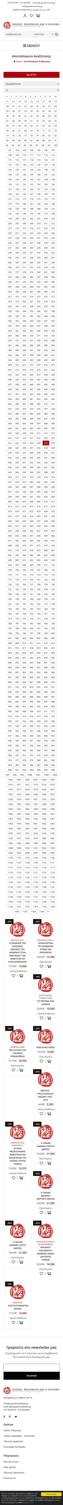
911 (46, 711)
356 (31, 325)
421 (46, 369)
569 (53, 472)
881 (31, 691)
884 (53, 691)
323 (46, 301)
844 (17, 667)
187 (24, 208)
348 (24, 321)
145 (24, 179)
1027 (52, 794)
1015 (52, 784)
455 (38, 394)
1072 (27, 833)
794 (10, 633)
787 (10, 628)
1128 (44, 877)
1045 (52, 809)
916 (31, 716)
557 (17, 467)
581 (38, 482)
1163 (35, 906)
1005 (19, 779)
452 (17, 394)
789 (24, 628)
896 (38, 701)
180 (24, 203)
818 (31, 648)
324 (53, 301)
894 (24, 701)
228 (17, 238)
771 (46, 613)
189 (38, 208)
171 (10, 199)
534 (53, 447)
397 (24, 355)
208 (24, 223)
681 (53, 550)
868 (38, 682)
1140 (44, 887)
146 (31, 179)
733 (24, 589)
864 (10, 682)
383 (24, 345)
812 (38, 643)
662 (17, 540)
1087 (52, 843)
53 (43, 120)
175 (38, 199)
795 (17, 633)
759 (10, 609)
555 (53, 462)
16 (37, 101)
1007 (35, 779)
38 (7, 116)
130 (17, 169)
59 (25, 125)
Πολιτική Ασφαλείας (13, 1441)
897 (46, 701)
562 (53, 467)
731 (10, 589)
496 (31, 423)
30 (13, 111)
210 (38, 223)
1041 (19, 809)
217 (38, 228)
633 (10, 521)
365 (46, 330)
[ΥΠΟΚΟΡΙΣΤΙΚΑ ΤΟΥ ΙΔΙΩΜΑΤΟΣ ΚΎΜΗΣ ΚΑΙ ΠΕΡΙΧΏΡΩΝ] (45, 929)
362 (24, 330)
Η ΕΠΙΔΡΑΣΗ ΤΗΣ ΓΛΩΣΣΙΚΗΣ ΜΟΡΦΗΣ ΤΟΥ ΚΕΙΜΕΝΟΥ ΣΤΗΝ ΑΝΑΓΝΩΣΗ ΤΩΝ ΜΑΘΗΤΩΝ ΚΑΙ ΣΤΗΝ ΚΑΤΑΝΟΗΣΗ (17, 952)
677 (24, 550)
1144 (27, 892)
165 (17, 194)
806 (46, 638)
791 (38, 628)
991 (17, 770)
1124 (10, 877)
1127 (35, 877)
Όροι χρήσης (10, 1467)
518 (38, 438)
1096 (27, 853)
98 (43, 145)
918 (46, 716)
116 (17, 160)
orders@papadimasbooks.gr (43, 2)
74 (7, 135)
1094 (10, 853)
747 (24, 599)
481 (24, 413)
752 (10, 604)
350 (38, 321)
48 (13, 120)
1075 (52, 833)
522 (17, 443)
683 (17, 555)
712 (24, 574)
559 (31, 467)
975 (53, 755)
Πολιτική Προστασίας (14, 1472)
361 (17, 330)
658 (38, 535)
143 (10, 179)
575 (46, 477)
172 (17, 199)
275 (53, 267)
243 (24, 247)
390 (24, 350)
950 (24, 740)
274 (46, 267)
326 (17, 306)
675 (10, 550)
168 (38, 194)
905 (53, 706)
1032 (44, 799)
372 (46, 335)
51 (31, 120)
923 (31, 721)
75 (13, 135)
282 (53, 272)
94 (19, 145)
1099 (52, 853)
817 (24, 648)
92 (7, 145)
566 (31, 472)
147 (38, 179)
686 (38, 555)
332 (10, 311)
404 (24, 360)
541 (53, 452)
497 (38, 423)
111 (31, 155)
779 (53, 618)
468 (31, 404)
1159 (52, 901)
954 (53, 740)
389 (17, 350)
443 (53, 384)
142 (53, 174)
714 (38, 574)
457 (53, 394)
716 (53, 574)
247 (53, 247)
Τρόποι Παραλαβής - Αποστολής (19, 1435)
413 (38, 364)
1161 (19, 906)
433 (31, 379)
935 (17, 731)
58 (19, 125)
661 (10, 540)
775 (24, 618)
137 (17, 174)
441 (38, 384)
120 (46, 160)
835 (53, 657)
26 (43, 106)
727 (31, 584)
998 (15, 774)
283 (10, 277)
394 (53, 350)
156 (53, 184)
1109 (35, 862)
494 (17, 423)
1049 (35, 813)
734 (31, 589)
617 (46, 506)
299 (24, 286)
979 (31, 760)
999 (22, 774)
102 (17, 150)
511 (38, 433)
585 (17, 486)
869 (46, 682)
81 (49, 135)
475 (31, 408)
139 (31, 174)
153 (31, 184)
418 (24, 369)
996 (53, 770)
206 (10, 223)
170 (53, 194)
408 (53, 360)
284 (17, 277)
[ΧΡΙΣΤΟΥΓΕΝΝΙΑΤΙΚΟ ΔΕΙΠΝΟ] (17, 1292)
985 (24, 765)
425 (24, 374)
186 (17, 208)
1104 (44, 857)
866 (24, 682)
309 (46, 291)
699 (31, 565)
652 (46, 530)
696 (10, 565)
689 (10, 560)
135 (53, 169)
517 (31, 438)
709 (53, 569)
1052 (10, 818)
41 (25, 116)
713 (31, 574)
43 (37, 116)
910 (38, 711)
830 (17, 657)
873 (24, 687)
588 (38, 486)
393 (46, 350)
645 (46, 526)
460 (24, 399)
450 (53, 389)
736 (46, 589)
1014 (44, 784)
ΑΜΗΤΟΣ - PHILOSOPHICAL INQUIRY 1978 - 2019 (45, 1095)
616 (38, 506)
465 (10, 404)
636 (31, 521)
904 (46, 706)
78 (31, 135)
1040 (10, 809)
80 (43, 135)
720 (31, 579)
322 (38, 301)
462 (38, 399)
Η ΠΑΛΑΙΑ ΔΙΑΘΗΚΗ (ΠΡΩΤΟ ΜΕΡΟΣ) (46, 1146)
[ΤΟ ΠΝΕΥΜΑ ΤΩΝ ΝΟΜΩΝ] (45, 984)
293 (31, 282)
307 (31, 291)
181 (31, 203)
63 (49, 125)
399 (38, 355)
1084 (27, 843)
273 (38, 267)
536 (17, 452)
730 (53, 584)
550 (17, 462)
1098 (44, 853)
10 (55, 96)
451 (10, 394)
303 (53, 286)
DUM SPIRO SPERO (45, 1047)
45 (49, 116)
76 (19, 135)
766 (10, 613)
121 (53, 160)
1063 (52, 823)
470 (46, 404)
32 (25, 111)
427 (38, 374)
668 (10, 545)
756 (38, 604)
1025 (35, 794)
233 (53, 238)
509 (24, 433)
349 (31, 321)
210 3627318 (13, 2)
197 (46, 213)
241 (10, 247)
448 (38, 389)
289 (53, 277)
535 (10, 452)
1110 (44, 862)
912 (53, 711)
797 (31, 633)
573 (31, 477)
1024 (27, 794)
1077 (19, 838)
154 (38, 184)
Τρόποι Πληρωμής (12, 1430)
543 (17, 457)
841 (46, 662)
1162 (27, 906)
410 (17, 364)
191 (53, 208)
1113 (19, 867)
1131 (19, 882)
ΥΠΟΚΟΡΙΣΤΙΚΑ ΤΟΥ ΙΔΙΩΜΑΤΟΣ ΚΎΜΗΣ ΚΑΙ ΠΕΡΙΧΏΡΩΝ (45, 948)
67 (19, 130)
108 (10, 155)
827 (46, 652)
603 (46, 496)
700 (38, 565)
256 (17, 257)
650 (31, 530)
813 (46, 643)
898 (53, 701)
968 (53, 750)
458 (10, 399)
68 (25, 130)
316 (46, 296)
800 (53, 633)
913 (10, 716)
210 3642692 (25, 2)
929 (24, 726)
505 (46, 428)
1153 (52, 896)
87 (31, 140)
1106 (10, 862)
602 (38, 496)
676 (17, 550)
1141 (52, 887)
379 (46, 340)
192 (10, 213)
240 (53, 242)
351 (46, 321)
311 (10, 296)
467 (24, 404)
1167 (25, 911)
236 (24, 242)
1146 (44, 892)
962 (10, 750)
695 (53, 560)
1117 (52, 867)
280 (38, 272)
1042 (27, 809)
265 (31, 262)
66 (13, 130)
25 (37, 106)
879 (17, 691)
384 (31, 345)
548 (53, 457)
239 (46, 242)
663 (24, 540)
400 (46, 355)
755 (31, 604)
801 (10, 638)
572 (24, 477)
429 (53, 374)
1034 (10, 804)
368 (17, 335)
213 (10, 228)
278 (24, 272)
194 (24, 213)
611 (53, 501)
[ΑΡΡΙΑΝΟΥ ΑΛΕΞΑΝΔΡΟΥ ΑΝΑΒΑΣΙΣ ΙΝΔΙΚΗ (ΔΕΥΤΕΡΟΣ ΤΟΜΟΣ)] (45, 1231)
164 (10, 194)
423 (10, 374)
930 (31, 726)
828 (53, 652)
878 (10, 691)
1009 (52, 779)
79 (37, 135)
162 (46, 189)
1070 (10, 833)
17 (43, 101)
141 (46, 174)
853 (31, 672)
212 (53, 223)
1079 (35, 838)
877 (53, 687)
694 (46, 560)
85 (19, 140)
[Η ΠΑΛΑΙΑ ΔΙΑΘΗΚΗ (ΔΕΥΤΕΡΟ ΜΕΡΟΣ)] (45, 1181)
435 (46, 379)
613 (17, 506)
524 (31, 443)
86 (25, 140)
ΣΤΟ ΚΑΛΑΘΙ (21, 976)
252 (38, 252)
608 (31, 501)
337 (46, 311)
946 (46, 735)
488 (24, 418)
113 (46, 155)
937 (31, 731)
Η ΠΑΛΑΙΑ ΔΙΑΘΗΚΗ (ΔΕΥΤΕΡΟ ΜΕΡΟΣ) (46, 1195)
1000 (29, 774)
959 (38, 745)
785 (46, 623)
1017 (19, 789)
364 (38, 330)
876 (46, 687)
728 (38, 584)
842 (53, 662)
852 (24, 672)
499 (53, 423)
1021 (52, 789)
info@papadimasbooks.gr (32, 6)
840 (38, 662)
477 (46, 408)
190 (46, 208)
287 (38, 277)
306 (24, 291)
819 (38, 648)
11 (7, 101)
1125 (19, 877)
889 (38, 696)
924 (38, 721)
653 (53, 530)
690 (17, 560)
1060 (27, 823)
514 (10, 438)
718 (17, 579)
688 (53, 555)
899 (10, 706)
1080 (44, 838)
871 (10, 687)
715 (46, 574)
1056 (44, 818)
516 (24, 438)
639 (53, 521)
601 (31, 496)
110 (24, 155)
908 (24, 711)
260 (46, 257)
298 (17, 286)
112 (38, 155)
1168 (33, 911)
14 (25, 101)
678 (31, 550)
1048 (27, 813)
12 (13, 101)
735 (38, 589)
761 (24, 609)
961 (53, 745)
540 (46, 452)
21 (13, 106)
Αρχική (19, 61)
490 (38, 418)
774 (17, 618)
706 (31, 569)
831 (24, 657)
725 (17, 584)
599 (17, 496)
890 (46, 696)
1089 (19, 848)
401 (53, 355)
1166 (16, 911)
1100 (10, 857)
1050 (44, 813)
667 (53, 540)
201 (24, 218)
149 (53, 179)
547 (46, 457)
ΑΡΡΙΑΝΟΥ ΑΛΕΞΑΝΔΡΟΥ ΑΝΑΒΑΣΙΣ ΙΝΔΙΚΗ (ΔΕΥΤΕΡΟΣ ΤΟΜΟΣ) (45, 1253)
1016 (10, 789)
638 (46, 521)
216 (31, 228)
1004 (10, 779)
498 (46, 423)
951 (31, 740)
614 (24, 506)
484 (46, 413)
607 (24, 501)
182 (38, 203)
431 (17, 379)
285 (24, 277)
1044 (44, 809)
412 (31, 364)
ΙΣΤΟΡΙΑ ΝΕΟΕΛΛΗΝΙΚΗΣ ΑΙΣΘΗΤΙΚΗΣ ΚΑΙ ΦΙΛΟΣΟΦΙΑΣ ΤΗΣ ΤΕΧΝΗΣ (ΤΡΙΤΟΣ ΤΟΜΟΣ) (17, 1156)
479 (10, 413)
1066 (27, 828)
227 (10, 238)
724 (10, 584)
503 (31, 428)
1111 (52, 862)
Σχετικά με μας (11, 1461)
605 (10, 501)
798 (38, 633)
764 (46, 609)
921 (17, 721)
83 (7, 140)
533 (46, 447)
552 (31, 462)
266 (38, 262)
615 (31, 506)
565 (24, 472)
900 (17, 706)
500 (10, 428)
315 (38, 296)
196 (38, 213)
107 (53, 150)
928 (17, 726)
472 (10, 408)
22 (19, 106)
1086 (44, 843)
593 (24, 491)
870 (53, 682)
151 (17, 184)
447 (31, 389)
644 (38, 526)
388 (10, 350)
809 (17, 643)
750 (46, 599)
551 (24, 462)
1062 (44, 823)
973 (38, 755)
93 (13, 145)
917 (38, 716)
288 (46, 277)
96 (31, 145)
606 (17, 501)
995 (46, 770)
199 (10, 218)
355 (24, 325)
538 (31, 452)
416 (10, 369)
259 (38, 257)
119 (38, 160)
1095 (19, 853)
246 (46, 247)
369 (24, 335)
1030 (27, 799)
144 (17, 179)
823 (17, 652)
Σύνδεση (25, 15)
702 (53, 565)
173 (24, 199)
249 (17, 252)
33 (31, 111)
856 (53, 672)
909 (31, 711)
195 (31, 213)
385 (38, 345)
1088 (10, 848)
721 (38, 579)
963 (17, 750)
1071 (19, 833)
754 (24, 604)
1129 (52, 877)
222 (24, 233)
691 (24, 560)
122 (10, 164)
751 (53, 599)
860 (31, 677)
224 (38, 233)
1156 (27, 901)
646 (53, 526)
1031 (35, 799)
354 (17, 325)
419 (31, 369)
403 (17, 360)
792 (46, 628)
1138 (27, 887)
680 (46, 550)
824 (24, 652)
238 (38, 242)
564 (17, 472)
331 (53, 306)
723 (53, 579)
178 (10, 203)
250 (24, 252)
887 (24, 696)
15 (31, 101)
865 (17, 682)
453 (24, 394)
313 (24, 296)
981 (46, 760)
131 (24, 169)
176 (46, 199)
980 (38, 760)
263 (17, 262)
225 (46, 233)
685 (31, 555)
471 (53, 404)
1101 (19, 857)
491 (46, 418)
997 (7, 774)
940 (53, 731)
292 (24, 282)
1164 (44, 906)
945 (38, 735)
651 (38, 530)
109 (17, 155)
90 (49, 140)
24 (31, 106)
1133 (35, 882)
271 (24, 267)
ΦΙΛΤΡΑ (31, 75)
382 (17, 345)
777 (38, 618)
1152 (44, 896)
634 (17, 521)
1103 (35, 857)
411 (24, 364)
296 (53, 282)
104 (31, 150)
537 (24, 452)
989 (53, 765)
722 (46, 579)
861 (38, 677)
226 (53, 233)
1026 (44, 794)
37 (55, 111)
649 (24, 530)
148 (46, 179)
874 (31, 687)
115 (10, 160)
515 (17, 438)
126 (38, 164)
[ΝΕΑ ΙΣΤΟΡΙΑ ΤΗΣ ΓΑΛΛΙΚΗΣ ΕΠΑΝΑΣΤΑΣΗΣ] (17, 1036)
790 (31, 628)
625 (53, 511)
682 (10, 555)
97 (37, 145)
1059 (19, 823)
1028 (10, 799)
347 (17, 321)
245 (38, 247)
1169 (41, 911)
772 (53, 613)
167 (31, 194)
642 (24, 526)
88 (37, 140)
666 (46, 540)
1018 (27, 789)
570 (10, 477)
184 (53, 203)
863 (53, 677)
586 (24, 486)
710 (10, 574)
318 (10, 301)
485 (53, 413)
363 (31, 330)
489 (31, 418)
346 (10, 321)
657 (31, 535)
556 (10, 467)
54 (49, 120)
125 (31, 164)
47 (7, 120)
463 (46, 399)
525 (38, 443)
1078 (27, 838)
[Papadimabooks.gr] (31, 27)
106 (46, 150)
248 (10, 252)
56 (7, 125)
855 (46, 672)
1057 (52, 818)
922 (24, 721)
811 (31, 643)
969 (10, 755)
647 (10, 530)
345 (53, 316)
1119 (19, 872)
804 (31, 638)
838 (24, 662)
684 (24, 555)
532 (38, 447)
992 (24, 770)
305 (17, 291)
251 (31, 252)
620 (17, 511)
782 (24, 623)
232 (46, 238)
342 (31, 316)
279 (31, 272)
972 (31, 755)
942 (17, 735)
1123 (52, 872)
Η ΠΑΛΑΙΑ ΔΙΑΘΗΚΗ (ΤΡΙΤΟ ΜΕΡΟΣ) (17, 1245)
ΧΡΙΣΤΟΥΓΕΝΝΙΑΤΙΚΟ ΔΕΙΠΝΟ (17, 1307)
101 (10, 150)
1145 (35, 892)
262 (10, 262)
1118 (10, 872)
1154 (10, 901)
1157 (35, 901)
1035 (19, 804)
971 (24, 755)
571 (17, 477)
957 (24, 745)
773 (10, 618)
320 (24, 301)
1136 (10, 887)
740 (24, 594)
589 (46, 486)
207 (17, 223)
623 (38, 511)
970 (17, 755)
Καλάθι (38, 15)
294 (38, 282)
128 (53, 164)
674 (53, 545)
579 (24, 482)
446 (24, 389)
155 (46, 184)
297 (10, 286)
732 (17, 589)
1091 (35, 848)
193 (17, 213)
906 (10, 711)
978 (24, 760)
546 (38, 457)
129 (10, 169)
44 (43, 116)
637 (38, 521)
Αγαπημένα (31, 15)
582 (46, 482)
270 (17, 267)
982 (53, 760)
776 (31, 618)
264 (24, 262)
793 (53, 628)
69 (31, 130)
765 (53, 609)
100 (55, 145)
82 (55, 135)
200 (17, 218)
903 (38, 706)
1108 (27, 862)
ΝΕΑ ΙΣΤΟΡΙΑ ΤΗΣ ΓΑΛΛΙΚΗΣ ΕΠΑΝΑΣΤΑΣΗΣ (17, 1053)
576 (53, 477)
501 (17, 428)
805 (38, 638)
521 (10, 443)
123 (17, 164)
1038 (44, 804)
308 (38, 291)
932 (46, 726)
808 (10, 643)
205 (53, 218)
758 (53, 604)
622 (31, 511)
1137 (19, 887)
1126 (27, 877)
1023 (19, 794)
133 (38, 169)
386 (46, 345)
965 (31, 750)
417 (17, 369)
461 (31, 399)
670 (24, 545)
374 (10, 340)
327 (24, 306)
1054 (27, 818)
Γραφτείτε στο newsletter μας (31, 1347)
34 (37, 111)
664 (31, 540)
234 (10, 242)
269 (10, 267)
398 (31, 355)
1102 (27, 857)
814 (53, 643)
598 (10, 496)
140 (38, 174)
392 (38, 350)
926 (53, 721)
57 (13, 125)
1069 (52, 828)
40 (19, 116)
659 (46, 535)
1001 (38, 774)
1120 (27, 872)
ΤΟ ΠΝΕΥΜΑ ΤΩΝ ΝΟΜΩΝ (45, 1003)
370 (31, 335)
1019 (35, 789)
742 (38, 594)
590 (53, 486)
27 (49, 106)
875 (38, 687)
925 (46, 721)
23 (25, 106)
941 (10, 735)
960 (46, 745)
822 (10, 652)
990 (10, 770)
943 (24, 735)
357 (38, 325)
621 (24, 511)
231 (38, 238)
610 (46, 501)
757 (46, 604)
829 (10, 657)
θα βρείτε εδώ (28, 1502)
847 (38, 667)
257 (24, 257)
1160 (10, 906)
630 (38, 516)
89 (43, 140)
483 (38, 413)
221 (17, 233)
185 (10, 208)
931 (38, 726)
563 (10, 472)
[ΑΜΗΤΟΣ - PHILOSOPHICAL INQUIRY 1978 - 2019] (45, 1079)
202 (31, 218)
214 (17, 228)
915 (24, 716)
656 (24, 535)
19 (55, 101)
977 (17, 760)
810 (24, 643)
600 (24, 496)
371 (38, 335)
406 (38, 360)
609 (38, 501)
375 (17, 340)
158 (17, 189)
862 (46, 677)
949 (17, 740)
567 (38, 472)
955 (10, 745)
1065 (19, 828)
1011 (19, 784)
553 (38, 462)
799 (46, 633)
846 (31, 667)
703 (10, 569)
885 (10, 696)
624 (46, 511)
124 (24, 164)
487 (17, 418)
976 (10, 760)
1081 (52, 838)
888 (31, 696)
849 (53, 667)
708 (46, 569)
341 (24, 316)
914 (17, 716)
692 (31, 560)
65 (7, 130)
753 (17, 604)
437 (10, 384)
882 (38, 691)
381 (10, 345)
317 (53, 296)
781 (17, 623)
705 (24, 569)
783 (31, 623)
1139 (35, 887)
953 (46, 740)
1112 (10, 867)
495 (24, 423)
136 (10, 174)
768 (24, 613)
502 (24, 428)
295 (46, 282)
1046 (10, 813)
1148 (10, 896)
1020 (44, 789)
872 (17, 687)
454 (31, 394)
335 (31, 311)
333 (17, 311)
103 (24, 150)
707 (38, 569)
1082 (10, 843)
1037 (35, 804)
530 (24, 447)
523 (24, 443)
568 (46, 472)
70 (37, 130)
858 (17, 677)
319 (17, 301)
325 (10, 306)
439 (24, 384)
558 (24, 467)
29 (7, 111)
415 (53, 364)
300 (31, 286)
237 (31, 242)
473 (17, 408)
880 (24, 691)
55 (55, 120)
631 (46, 516)
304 (10, 291)
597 (53, 491)
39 (13, 116)
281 (46, 272)
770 (38, 613)
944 (31, 735)
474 (24, 408)
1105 (52, 857)
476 (38, 408)
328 (31, 306)
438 (17, 384)
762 (31, 609)
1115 (35, 867)
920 (10, 721)
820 (46, 648)
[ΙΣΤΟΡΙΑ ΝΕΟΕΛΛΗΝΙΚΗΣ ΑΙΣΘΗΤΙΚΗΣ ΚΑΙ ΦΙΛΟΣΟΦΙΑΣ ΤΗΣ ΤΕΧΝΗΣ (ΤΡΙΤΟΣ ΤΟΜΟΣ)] (17, 1132)
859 (24, 677)
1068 (44, 828)
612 (10, 506)
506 (53, 428)
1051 (52, 813)
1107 (19, 862)
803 (24, 638)
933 (53, 726)
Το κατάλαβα (51, 1494)
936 (24, 731)
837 (17, 662)
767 (17, 613)
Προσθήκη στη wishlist (13, 975)
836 (10, 662)
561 (46, 467)
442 (46, 384)
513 (53, 433)
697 (17, 565)
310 (53, 291)
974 (46, 755)
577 (10, 482)
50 (25, 120)
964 (24, 750)
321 (31, 301)
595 (38, 491)
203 (38, 218)
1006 (27, 779)
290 (10, 282)
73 (55, 130)
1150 (27, 896)
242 (17, 247)
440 (31, 384)
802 (17, 638)
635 (24, 521)
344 (46, 316)
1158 (44, 901)
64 (55, 125)
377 (31, 340)
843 (10, 667)
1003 (54, 774)
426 (31, 374)
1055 (35, 818)
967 (46, 750)
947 (53, 735)
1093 (52, 848)
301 (38, 286)
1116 (44, 867)
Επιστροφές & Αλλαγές (14, 1446)
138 (24, 174)
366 (53, 330)
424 (17, 374)
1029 (19, 799)
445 (17, 389)
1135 (52, 882)
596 (46, 491)
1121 (35, 872)
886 (17, 696)
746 (17, 599)
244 (31, 247)
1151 (35, 896)
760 (17, 609)
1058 (10, 823)
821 (53, 648)
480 (17, 413)
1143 (19, 892)
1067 (35, 828)
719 (24, 579)
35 (43, 111)
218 (46, 228)
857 (10, 677)
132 (31, 169)
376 (24, 340)
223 (31, 233)
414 (46, 364)
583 (53, 482)
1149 (19, 896)
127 (46, 164)
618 (53, 506)
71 (43, 130)
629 (31, 516)
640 (10, 526)
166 (24, 194)
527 (53, 443)
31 (19, 111)
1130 (10, 882)
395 (10, 355)
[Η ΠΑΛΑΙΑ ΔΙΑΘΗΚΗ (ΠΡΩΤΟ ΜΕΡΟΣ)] (45, 1132)
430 (10, 379)
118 (31, 160)
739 (17, 594)
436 (53, 379)
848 (46, 667)
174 (31, 199)
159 (24, 189)
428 (46, 374)
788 (17, 628)
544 (24, 457)
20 (7, 106)
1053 (19, 818)
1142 (10, 892)
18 (49, 101)
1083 (19, 843)
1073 (35, 833)
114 (53, 155)
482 (31, 413)
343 (38, 316)
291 (17, 282)
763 (38, 609)
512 (46, 433)
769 (31, 613)
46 (55, 116)
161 (38, 189)
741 (31, 594)
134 (46, 169)
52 (37, 120)
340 (17, 316)
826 (38, 652)
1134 (44, 882)
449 (46, 389)
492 (53, 418)
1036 (27, 804)
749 (38, 599)
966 (38, 750)
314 (31, 296)
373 (53, 335)
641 (17, 526)
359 (53, 325)
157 (10, 189)
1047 (19, 813)
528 (10, 447)
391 (31, 350)
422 (53, 369)
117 (24, 160)
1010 (10, 784)
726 (24, 584)
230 (31, 238)
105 (38, 150)
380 (53, 340)
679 (38, 550)
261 (53, 257)
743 (46, 594)
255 (10, 257)
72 (49, 130)
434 (38, 379)
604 (53, 496)
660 (53, 535)
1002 (46, 774)
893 (17, 701)
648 (17, 530)
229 (24, 238)
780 (10, 623)
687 (46, 555)
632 (53, 516)
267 (46, 262)
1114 (27, 867)
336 (38, 311)
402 (10, 360)
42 (31, 116)
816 (17, 648)
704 (17, 569)
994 (38, 770)
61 (37, 125)
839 (31, 662)
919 (53, 716)
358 (46, 325)
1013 (35, 784)
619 (10, 511)
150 (10, 184)
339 (10, 316)
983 (10, 765)
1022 (10, 794)
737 (53, 589)
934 (10, 731)
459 (17, 399)
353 (10, 325)
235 (17, 242)
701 (46, 565)
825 (31, 652)
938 (38, 731)
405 (31, 360)
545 (31, 457)
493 (10, 423)
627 (17, 516)
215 (24, 228)
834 (46, 657)
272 (31, 267)
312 (17, 296)
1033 (52, 799)
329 (38, 306)
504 (38, 428)
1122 (44, 872)
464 (53, 399)
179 (17, 203)
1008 (44, 779)
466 (17, 404)
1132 (27, 882)
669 (17, 545)
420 (38, 369)
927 (10, 726)
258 (31, 257)
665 (38, 540)
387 (53, 345)
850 (10, 672)
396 (17, 355)
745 (10, 599)
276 (10, 272)
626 (10, 516)
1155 (19, 901)
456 (46, 394)
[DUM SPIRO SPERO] (45, 1036)
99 (49, 145)
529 (17, 447)
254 (53, 252)
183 (46, 203)
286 (31, 277)
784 (38, 623)
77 (25, 135)
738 (10, 594)
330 (46, 306)
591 (10, 491)
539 (38, 452)
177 (53, 199)
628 (24, 516)
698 (24, 565)
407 (46, 360)
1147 (52, 892)
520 (53, 438)
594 (31, 491)
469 (38, 404)
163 (53, 189)
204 (46, 218)
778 (46, 618)
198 (53, 213)
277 (17, 272)
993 (31, 770)
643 (31, 526)
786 (53, 623)
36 (49, 111)
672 (38, 545)
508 (17, 433)
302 (46, 286)
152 (24, 184)
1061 (35, 823)
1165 (52, 906)
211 (46, 223)
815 (10, 648)
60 (31, 125)
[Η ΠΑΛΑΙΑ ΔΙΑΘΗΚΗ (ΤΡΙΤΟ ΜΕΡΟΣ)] (17, 1231)
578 (17, 482)
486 (10, 418)
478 (53, 408)
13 (19, 101)
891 (53, 696)
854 (38, 672)
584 (10, 486)
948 (10, 740)
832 (31, 657)
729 (46, 584)
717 (10, 579)
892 (10, 701)
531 (31, 447)
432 (24, 379)
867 (31, 682)
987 (38, 765)
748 (31, 599)
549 (10, 462)
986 (31, 765)
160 (31, 189)
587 (31, 486)
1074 (44, 833)
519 (46, 438)
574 (38, 477)
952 (38, 740)
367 (10, 335)
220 (10, 233)
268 (53, 262)
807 (53, 638)
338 (53, 311)
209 (31, 223)
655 (17, 535)
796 (24, 633)
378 (38, 340)
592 (17, 491)
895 (31, 701)
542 (10, 457)
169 (46, 194)
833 (38, 657)
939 (46, 731)
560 (38, 467)
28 (55, 106)
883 (46, 691)
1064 (10, 828)
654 (10, 535)
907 (17, 711)
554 (46, 462)
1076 (10, 838)
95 (25, 145)
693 (38, 560)
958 (31, 745)
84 (13, 140)
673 (46, 545)
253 (46, 252)
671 (31, 545)
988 (46, 765)
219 (53, 228)
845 (24, 667)
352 (53, 321)
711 (17, 574)
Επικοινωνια (10, 1478)
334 (24, 311)
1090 (27, 848)
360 (10, 330)
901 (24, 706)
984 (17, 765)
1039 (52, 804)
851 (17, 672)
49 (19, 120)
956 (17, 745)
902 (31, 706)
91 (55, 140)
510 (31, 433)
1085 (35, 843)
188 (31, 208)
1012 (27, 784)
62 (43, 125)
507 (10, 433)
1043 (35, 809)
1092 (44, 848)
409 (10, 364)
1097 (35, 853)
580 (31, 482)
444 (10, 389)
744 (53, 594)
